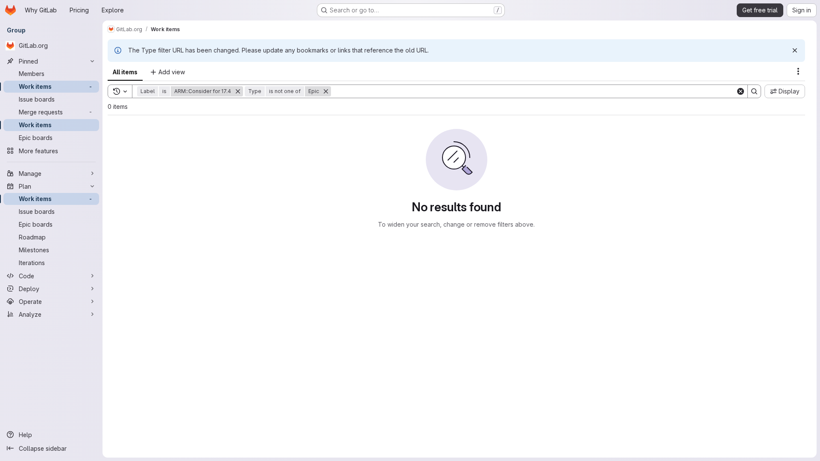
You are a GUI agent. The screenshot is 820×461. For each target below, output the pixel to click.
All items (125, 72)
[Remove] (238, 91)
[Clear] (740, 91)
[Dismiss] (795, 50)
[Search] (754, 91)
